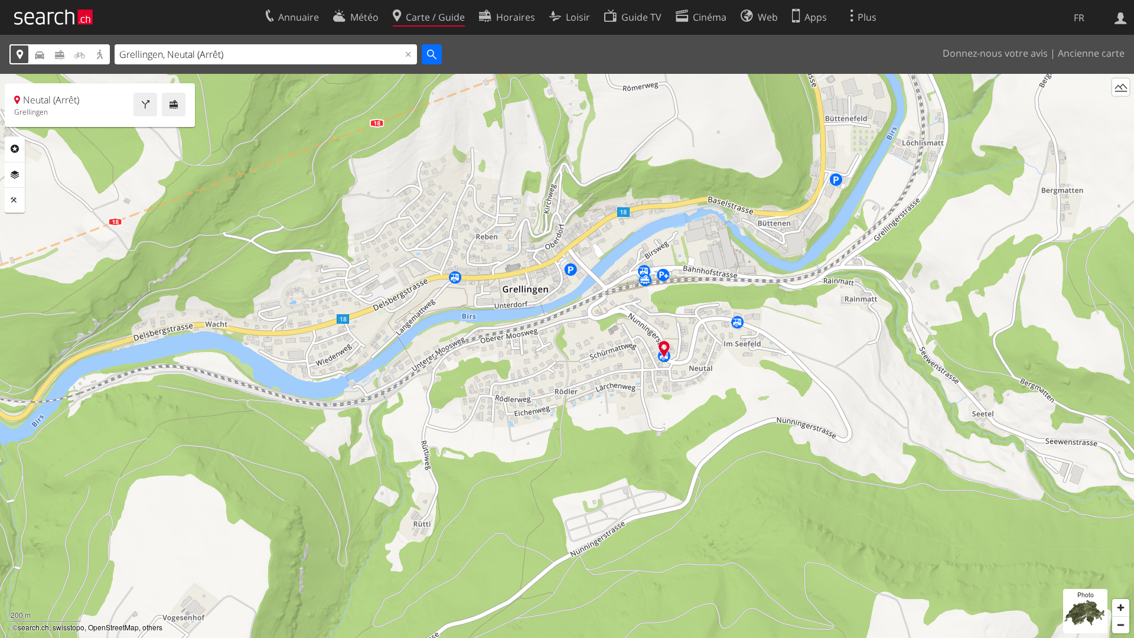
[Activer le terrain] (1120, 87)
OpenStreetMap (113, 627)
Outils (15, 200)
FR (1079, 17)
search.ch (33, 627)
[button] (664, 349)
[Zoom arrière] (1120, 624)
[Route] (145, 104)
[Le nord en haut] (1120, 109)
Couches (15, 174)
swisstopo (68, 627)
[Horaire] (173, 104)
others (152, 627)
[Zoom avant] (1120, 607)
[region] (567, 356)
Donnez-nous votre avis (995, 53)
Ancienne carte (1091, 53)
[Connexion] (1120, 17)
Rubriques (15, 148)
